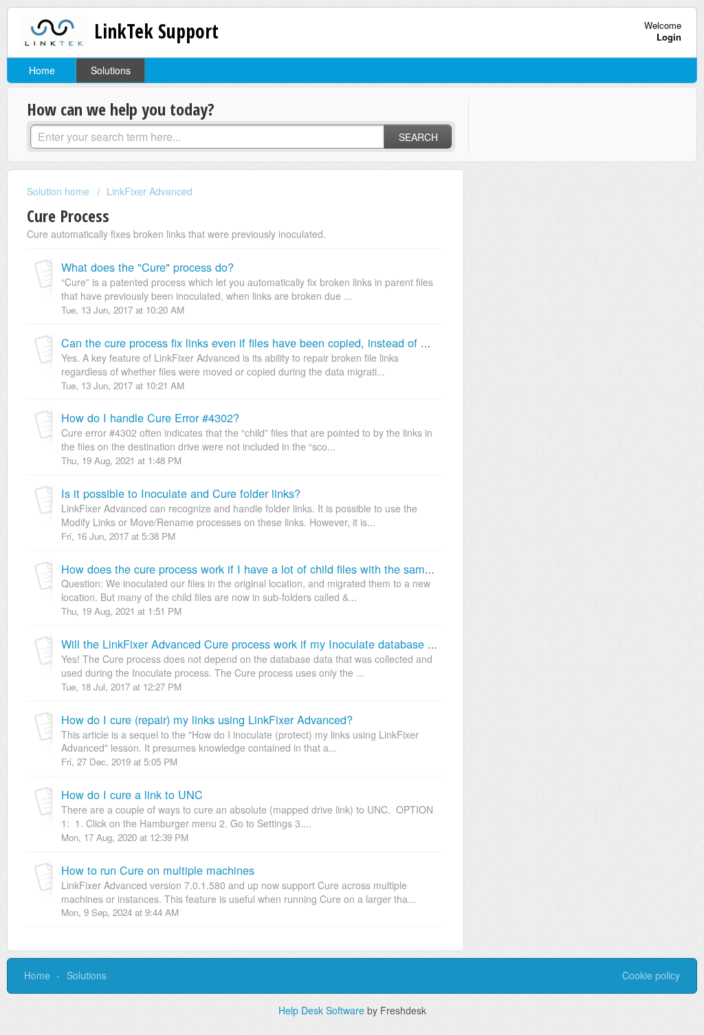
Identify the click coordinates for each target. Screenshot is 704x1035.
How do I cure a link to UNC (132, 794)
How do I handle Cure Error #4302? (150, 417)
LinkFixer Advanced (149, 191)
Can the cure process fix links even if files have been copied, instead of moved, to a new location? (307, 342)
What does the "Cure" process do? (147, 267)
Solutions (111, 70)
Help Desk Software (322, 1010)
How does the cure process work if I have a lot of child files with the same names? (267, 568)
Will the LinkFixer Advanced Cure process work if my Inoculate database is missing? (272, 643)
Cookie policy (651, 975)
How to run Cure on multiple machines (157, 870)
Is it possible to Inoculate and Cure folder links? (180, 493)
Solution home (59, 191)
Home (42, 70)
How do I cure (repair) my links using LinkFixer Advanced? (207, 719)
